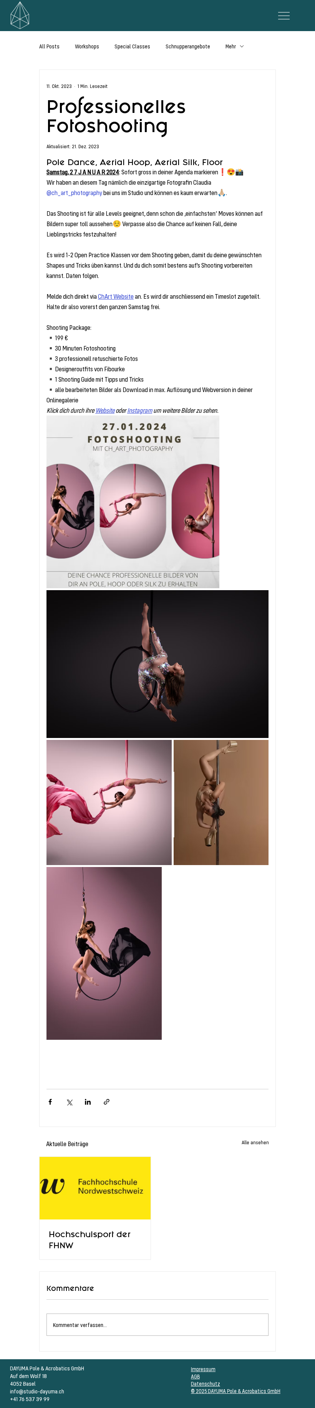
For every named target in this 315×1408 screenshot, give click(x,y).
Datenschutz (205, 1383)
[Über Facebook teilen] (50, 1101)
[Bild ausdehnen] (132, 501)
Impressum (203, 1369)
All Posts (49, 46)
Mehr (230, 46)
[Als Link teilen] (106, 1101)
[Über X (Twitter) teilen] (69, 1101)
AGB (195, 1376)
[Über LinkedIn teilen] (87, 1101)
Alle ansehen (255, 1142)
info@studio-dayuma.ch (37, 1391)
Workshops (87, 46)
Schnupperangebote (188, 46)
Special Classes (132, 46)
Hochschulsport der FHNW (90, 1240)
